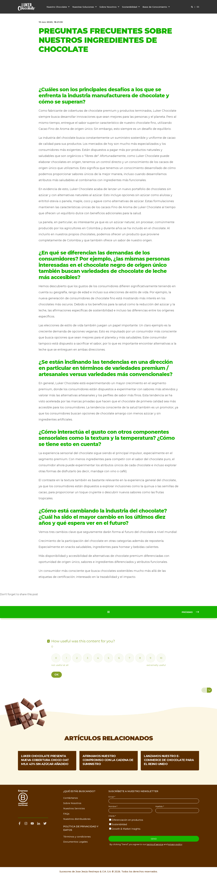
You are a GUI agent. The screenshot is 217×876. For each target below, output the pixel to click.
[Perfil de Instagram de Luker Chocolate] (26, 823)
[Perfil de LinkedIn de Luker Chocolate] (38, 823)
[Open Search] (192, 7)
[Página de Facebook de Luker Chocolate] (20, 823)
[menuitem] (58, 7)
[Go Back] (108, 612)
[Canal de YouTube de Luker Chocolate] (32, 823)
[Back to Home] (26, 7)
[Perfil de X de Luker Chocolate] (45, 823)
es (198, 7)
